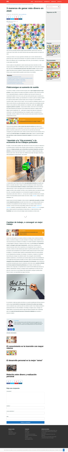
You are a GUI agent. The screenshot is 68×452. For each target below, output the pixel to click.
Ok (63, 450)
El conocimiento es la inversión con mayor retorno (16, 80)
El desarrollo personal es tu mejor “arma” (15, 82)
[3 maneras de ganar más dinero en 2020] (53, 49)
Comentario (9, 391)
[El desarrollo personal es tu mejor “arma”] (53, 65)
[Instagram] (11, 329)
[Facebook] (9, 329)
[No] (66, 450)
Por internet (27, 432)
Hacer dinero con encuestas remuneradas (48, 436)
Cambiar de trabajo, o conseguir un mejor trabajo (16, 79)
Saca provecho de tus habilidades (31, 435)
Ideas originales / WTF (29, 439)
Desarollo (26, 430)
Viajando (26, 436)
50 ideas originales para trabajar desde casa (49, 430)
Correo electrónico (10, 411)
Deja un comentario (22, 14)
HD (8, 1)
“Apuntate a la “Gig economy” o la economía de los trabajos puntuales (20, 78)
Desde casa (27, 431)
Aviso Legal (11, 431)
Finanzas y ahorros (28, 437)
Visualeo (34, 195)
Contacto (10, 430)
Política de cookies (12, 434)
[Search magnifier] (58, 6)
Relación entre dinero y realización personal (15, 83)
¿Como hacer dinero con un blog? (47, 437)
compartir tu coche (35, 207)
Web (7, 416)
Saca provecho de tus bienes (30, 434)
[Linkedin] (14, 329)
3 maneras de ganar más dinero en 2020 (52, 55)
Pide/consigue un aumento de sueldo (14, 76)
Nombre (8, 405)
